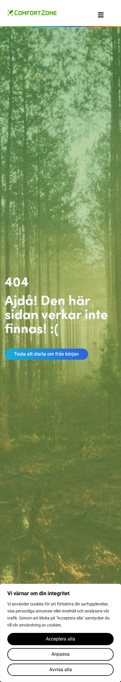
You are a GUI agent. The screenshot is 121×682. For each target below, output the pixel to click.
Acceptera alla (60, 639)
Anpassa (60, 654)
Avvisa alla (60, 669)
